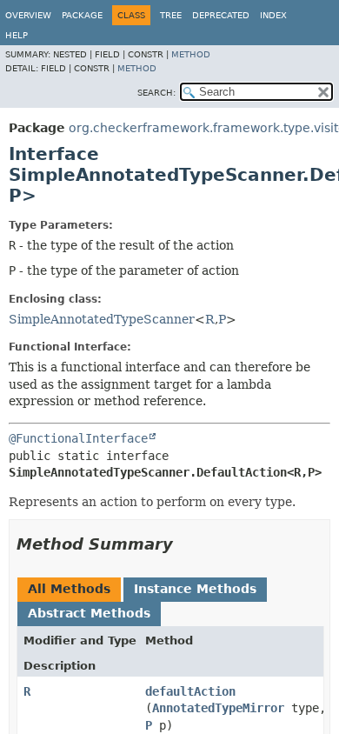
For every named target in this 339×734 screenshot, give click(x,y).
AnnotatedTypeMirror (218, 708)
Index (273, 15)
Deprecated (220, 15)
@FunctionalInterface (78, 438)
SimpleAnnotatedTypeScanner (102, 319)
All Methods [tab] (69, 589)
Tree (171, 15)
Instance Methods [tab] (195, 589)
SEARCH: (156, 92)
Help (16, 35)
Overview (28, 15)
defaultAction (190, 691)
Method (190, 54)
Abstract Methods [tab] (89, 613)
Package (82, 15)
